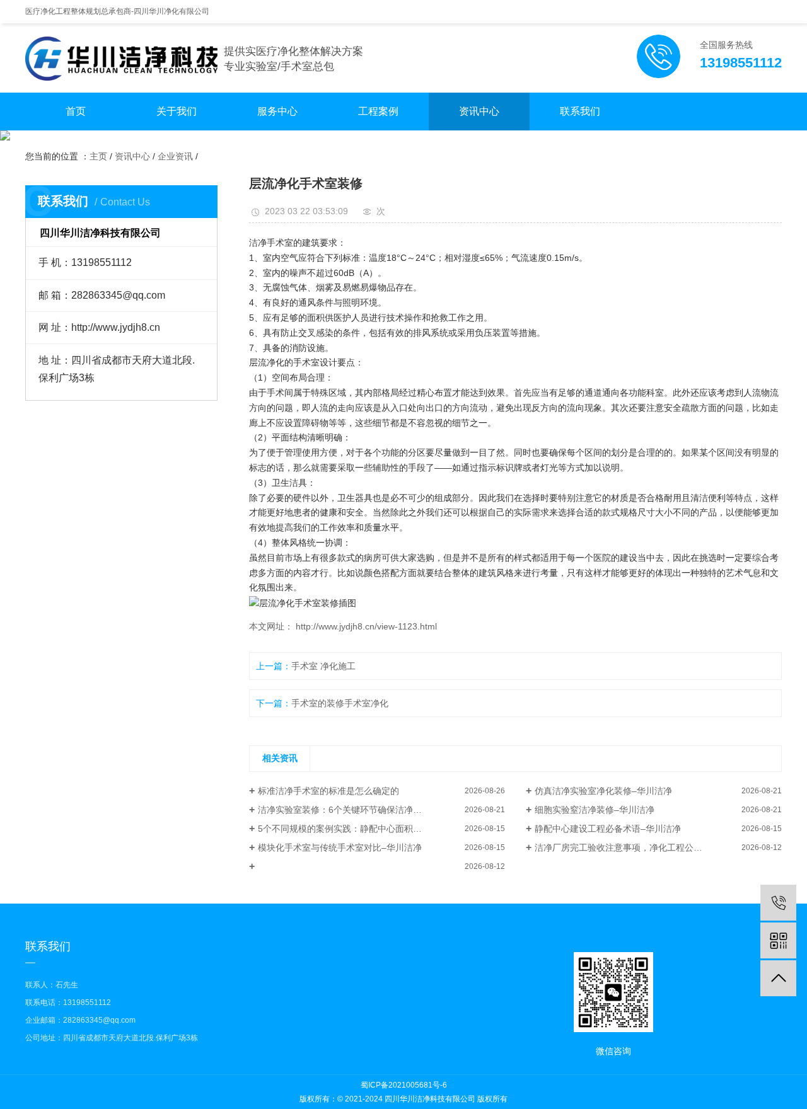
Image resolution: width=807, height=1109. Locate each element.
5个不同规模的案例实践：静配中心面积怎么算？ (353, 829)
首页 (76, 111)
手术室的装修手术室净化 (339, 703)
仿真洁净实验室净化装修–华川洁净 (603, 791)
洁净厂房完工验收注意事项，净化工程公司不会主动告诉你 (649, 847)
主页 (98, 156)
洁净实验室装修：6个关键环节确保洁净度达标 (348, 810)
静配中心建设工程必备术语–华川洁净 (608, 829)
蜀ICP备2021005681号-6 (404, 1085)
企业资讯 (175, 156)
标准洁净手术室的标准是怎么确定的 (328, 791)
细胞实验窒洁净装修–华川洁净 (594, 810)
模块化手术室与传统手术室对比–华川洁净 (340, 847)
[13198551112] (778, 903)
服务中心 (277, 111)
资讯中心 (479, 111)
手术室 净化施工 (323, 666)
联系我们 (580, 111)
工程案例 (378, 111)
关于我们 (176, 111)
